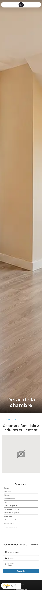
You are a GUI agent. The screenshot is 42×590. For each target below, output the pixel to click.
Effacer (35, 544)
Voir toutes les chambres (11, 419)
